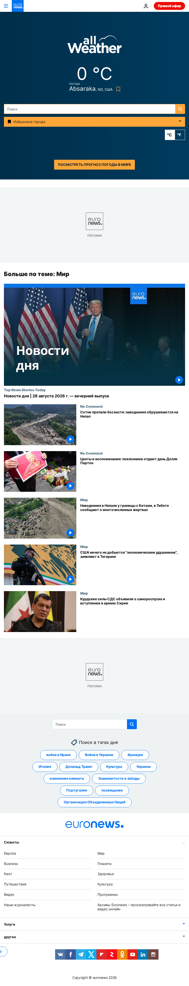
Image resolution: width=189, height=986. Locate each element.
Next (8, 874)
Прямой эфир (169, 6)
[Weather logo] (94, 46)
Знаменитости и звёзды (119, 778)
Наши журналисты (19, 905)
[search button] (180, 109)
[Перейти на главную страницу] (18, 6)
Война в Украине (99, 755)
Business (11, 864)
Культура (114, 767)
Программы (107, 894)
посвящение (112, 790)
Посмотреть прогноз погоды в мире (94, 164)
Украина (143, 767)
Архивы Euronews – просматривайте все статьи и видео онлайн (138, 907)
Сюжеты (11, 842)
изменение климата (67, 778)
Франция (135, 755)
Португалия (76, 790)
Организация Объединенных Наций (95, 802)
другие (10, 937)
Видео (9, 894)
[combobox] (94, 109)
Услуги (9, 924)
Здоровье (105, 874)
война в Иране (58, 755)
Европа (10, 853)
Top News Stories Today (25, 390)
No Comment (91, 406)
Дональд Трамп (78, 767)
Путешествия (15, 884)
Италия (45, 767)
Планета (104, 864)
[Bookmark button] (117, 89)
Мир (84, 500)
